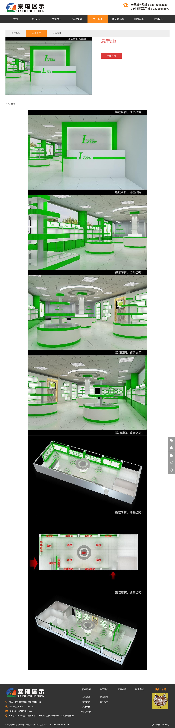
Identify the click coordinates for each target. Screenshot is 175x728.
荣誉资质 (104, 697)
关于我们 (36, 19)
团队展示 (104, 702)
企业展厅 (36, 33)
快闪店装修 (118, 19)
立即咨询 (111, 56)
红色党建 (57, 33)
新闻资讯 (139, 19)
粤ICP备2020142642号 (59, 724)
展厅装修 (98, 19)
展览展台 (57, 19)
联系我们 (159, 19)
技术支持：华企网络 (161, 724)
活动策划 (77, 19)
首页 (15, 19)
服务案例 (86, 689)
